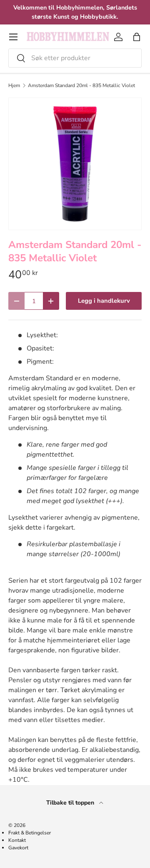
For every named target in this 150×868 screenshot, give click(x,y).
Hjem (14, 85)
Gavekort (18, 847)
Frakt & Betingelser (29, 832)
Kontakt (17, 840)
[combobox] (75, 58)
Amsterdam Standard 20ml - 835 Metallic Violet (81, 85)
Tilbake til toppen (71, 803)
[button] (137, 37)
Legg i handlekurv (104, 301)
